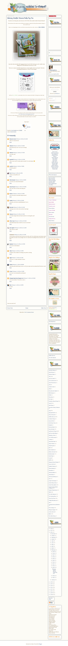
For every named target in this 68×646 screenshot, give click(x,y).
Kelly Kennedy (12, 179)
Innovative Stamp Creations (54, 407)
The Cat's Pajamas (52, 357)
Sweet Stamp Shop (52, 482)
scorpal (50, 458)
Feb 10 (54, 565)
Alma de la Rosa (52, 177)
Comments (52, 100)
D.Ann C (11, 271)
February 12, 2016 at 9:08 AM (18, 264)
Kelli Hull (50, 214)
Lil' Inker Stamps (52, 418)
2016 (51, 532)
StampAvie (51, 470)
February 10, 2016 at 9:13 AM (19, 214)
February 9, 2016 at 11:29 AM (19, 145)
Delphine (54, 156)
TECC (50, 492)
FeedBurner (57, 93)
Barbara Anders (52, 204)
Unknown (11, 145)
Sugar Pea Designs (52, 480)
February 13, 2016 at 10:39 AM (29, 278)
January (53, 579)
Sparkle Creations (52, 466)
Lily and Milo (51, 420)
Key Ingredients (52, 412)
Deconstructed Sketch (53, 390)
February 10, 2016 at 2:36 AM (18, 200)
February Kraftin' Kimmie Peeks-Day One (54, 571)
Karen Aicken (51, 212)
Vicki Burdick (51, 216)
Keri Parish (55, 161)
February (53, 549)
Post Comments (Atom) (29, 312)
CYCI (50, 388)
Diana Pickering (55, 157)
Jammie (10, 264)
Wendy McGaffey (52, 180)
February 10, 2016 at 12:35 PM (19, 244)
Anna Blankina (55, 154)
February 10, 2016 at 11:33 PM (17, 250)
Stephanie (11, 244)
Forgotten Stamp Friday (53, 401)
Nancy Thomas (52, 179)
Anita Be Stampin (52, 370)
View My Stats (50, 599)
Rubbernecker (51, 453)
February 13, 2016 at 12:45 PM (17, 285)
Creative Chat (51, 386)
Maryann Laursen (12, 138)
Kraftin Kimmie (13, 131)
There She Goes (52, 498)
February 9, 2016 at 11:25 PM (18, 193)
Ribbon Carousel (52, 451)
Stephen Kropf (55, 167)
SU (49, 478)
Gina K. (50, 403)
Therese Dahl (54, 169)
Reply (10, 142)
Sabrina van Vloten (55, 166)
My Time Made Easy (53, 433)
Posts (51, 98)
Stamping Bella (52, 472)
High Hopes (51, 405)
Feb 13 (54, 560)
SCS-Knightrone (52, 321)
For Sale (50, 399)
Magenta (50, 425)
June (52, 542)
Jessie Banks (54, 158)
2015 (51, 582)
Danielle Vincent (55, 155)
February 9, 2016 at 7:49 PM (18, 166)
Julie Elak (51, 184)
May (52, 544)
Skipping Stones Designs (53, 462)
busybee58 (11, 159)
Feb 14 (54, 558)
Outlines (50, 439)
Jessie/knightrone (14, 130)
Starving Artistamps (53, 476)
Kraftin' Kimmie (55, 162)
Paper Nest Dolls (52, 441)
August (53, 539)
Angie (10, 257)
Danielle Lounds (52, 206)
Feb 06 (54, 575)
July (52, 540)
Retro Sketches (52, 449)
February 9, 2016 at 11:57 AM (19, 152)
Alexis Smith (54, 151)
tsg (49, 502)
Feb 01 (54, 577)
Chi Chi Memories (52, 380)
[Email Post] (24, 130)
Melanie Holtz (54, 164)
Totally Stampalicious (53, 500)
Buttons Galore (52, 374)
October (53, 535)
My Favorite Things (52, 431)
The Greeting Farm (52, 496)
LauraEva (11, 166)
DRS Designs (51, 393)
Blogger (40, 643)
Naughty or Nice (52, 435)
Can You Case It (52, 378)
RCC (50, 447)
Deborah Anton (52, 182)
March (52, 548)
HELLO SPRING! (42, 27)
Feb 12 (54, 562)
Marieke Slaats (55, 163)
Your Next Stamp (52, 516)
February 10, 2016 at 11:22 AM (20, 227)
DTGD (50, 395)
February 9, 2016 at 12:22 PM (19, 159)
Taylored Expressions (53, 490)
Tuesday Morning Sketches (54, 504)
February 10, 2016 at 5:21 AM (19, 207)
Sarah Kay (51, 456)
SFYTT (50, 460)
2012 (51, 587)
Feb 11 (54, 564)
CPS (50, 384)
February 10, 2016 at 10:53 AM (20, 220)
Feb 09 (54, 567)
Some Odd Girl (52, 464)
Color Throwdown (52, 382)
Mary (10, 285)
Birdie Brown (51, 372)
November (53, 533)
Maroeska (11, 207)
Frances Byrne (52, 208)
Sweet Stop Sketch (52, 484)
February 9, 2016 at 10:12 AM (22, 138)
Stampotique (51, 474)
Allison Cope (12, 220)
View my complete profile (54, 74)
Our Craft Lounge (52, 437)
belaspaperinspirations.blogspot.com (16, 278)
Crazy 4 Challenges (52, 200)
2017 (51, 530)
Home (26, 308)
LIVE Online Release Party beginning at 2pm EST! (26, 114)
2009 (51, 592)
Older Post (43, 308)
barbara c (11, 193)
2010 (51, 591)
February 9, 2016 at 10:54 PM (20, 186)
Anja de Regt (51, 202)
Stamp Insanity (52, 468)
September (53, 537)
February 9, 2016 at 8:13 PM (17, 173)
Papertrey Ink (51, 445)
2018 (51, 528)
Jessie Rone (55, 159)
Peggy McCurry (52, 218)
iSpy (50, 410)
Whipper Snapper (52, 509)
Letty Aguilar (12, 227)
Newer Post (10, 308)
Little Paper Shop (52, 423)
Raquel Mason (51, 220)
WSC (50, 513)
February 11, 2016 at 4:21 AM (17, 257)
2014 (51, 583)
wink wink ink (52, 511)
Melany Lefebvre (55, 165)
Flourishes (51, 397)
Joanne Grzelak (52, 210)
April (52, 546)
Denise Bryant (12, 186)
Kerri (10, 173)
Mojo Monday (51, 429)
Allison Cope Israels (55, 152)
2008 (51, 594)
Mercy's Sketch (52, 427)
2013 (51, 585)
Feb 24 (54, 551)
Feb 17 (54, 555)
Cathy (10, 250)
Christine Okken (52, 181)
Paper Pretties (51, 443)
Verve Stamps (51, 507)
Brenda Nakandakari (53, 183)
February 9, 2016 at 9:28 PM (20, 179)
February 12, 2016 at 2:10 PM (18, 271)
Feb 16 (54, 556)
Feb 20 (54, 553)
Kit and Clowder (52, 414)
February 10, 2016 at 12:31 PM (20, 234)
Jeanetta (10, 200)
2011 (51, 589)
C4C (49, 376)
